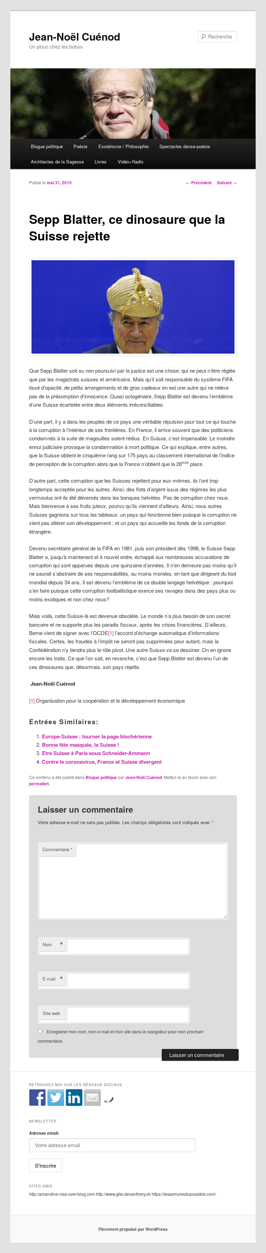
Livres (101, 161)
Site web (51, 1013)
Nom (53, 944)
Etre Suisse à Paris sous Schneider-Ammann (96, 753)
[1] (111, 632)
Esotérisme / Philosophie (123, 146)
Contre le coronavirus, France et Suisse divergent (102, 761)
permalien (39, 783)
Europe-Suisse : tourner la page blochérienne (97, 736)
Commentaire (57, 849)
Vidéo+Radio (130, 161)
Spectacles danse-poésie (184, 146)
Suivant (227, 182)
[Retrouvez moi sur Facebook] (37, 1097)
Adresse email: (44, 1133)
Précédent (199, 182)
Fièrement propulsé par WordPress (133, 1229)
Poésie (80, 146)
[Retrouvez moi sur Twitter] (55, 1097)
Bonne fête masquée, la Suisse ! (80, 744)
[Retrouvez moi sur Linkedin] (74, 1097)
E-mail (53, 978)
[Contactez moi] (92, 1097)
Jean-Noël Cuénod (74, 36)
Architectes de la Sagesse (57, 161)
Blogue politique (47, 146)
